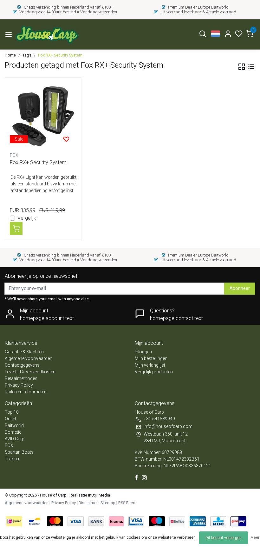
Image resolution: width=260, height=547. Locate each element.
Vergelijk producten (154, 371)
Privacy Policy (19, 385)
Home (10, 55)
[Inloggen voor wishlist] (66, 139)
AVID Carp (14, 438)
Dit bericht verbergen (223, 538)
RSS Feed (126, 502)
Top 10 (12, 412)
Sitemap (108, 502)
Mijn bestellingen (151, 358)
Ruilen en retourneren (26, 391)
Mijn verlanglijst (150, 365)
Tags (27, 55)
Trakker (12, 458)
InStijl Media (98, 495)
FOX (9, 445)
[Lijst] (251, 67)
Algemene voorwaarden (28, 358)
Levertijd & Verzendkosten (30, 371)
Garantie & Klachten (24, 351)
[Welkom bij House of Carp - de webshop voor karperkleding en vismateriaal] (47, 34)
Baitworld (14, 425)
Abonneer (240, 288)
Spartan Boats (19, 452)
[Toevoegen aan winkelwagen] (16, 228)
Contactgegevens (22, 365)
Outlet (10, 418)
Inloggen (143, 351)
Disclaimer (88, 502)
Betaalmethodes (21, 378)
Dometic (13, 432)
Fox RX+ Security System (60, 55)
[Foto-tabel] (241, 67)
